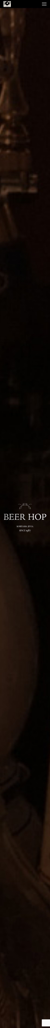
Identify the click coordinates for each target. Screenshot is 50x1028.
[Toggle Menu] (44, 4)
